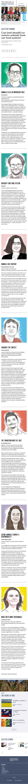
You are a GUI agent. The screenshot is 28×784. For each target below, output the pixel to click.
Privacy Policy (9, 780)
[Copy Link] (11, 51)
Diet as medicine (18, 720)
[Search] (26, 3)
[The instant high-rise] (21, 744)
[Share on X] (5, 51)
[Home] (14, 759)
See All (14, 729)
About (3, 767)
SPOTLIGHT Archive (5, 771)
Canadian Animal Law (11, 270)
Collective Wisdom (8, 29)
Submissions (4, 772)
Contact (3, 769)
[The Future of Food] (14, 685)
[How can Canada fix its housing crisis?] (4, 744)
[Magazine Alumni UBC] (7, 3)
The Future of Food (8, 695)
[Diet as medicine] (6, 723)
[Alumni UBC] (21, 4)
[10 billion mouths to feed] (6, 703)
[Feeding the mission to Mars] (6, 713)
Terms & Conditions (18, 780)
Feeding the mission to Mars (20, 711)
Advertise (3, 768)
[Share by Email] (14, 51)
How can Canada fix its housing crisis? (11, 744)
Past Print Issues (5, 770)
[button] (26, 5)
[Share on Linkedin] (7, 51)
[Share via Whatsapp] (9, 51)
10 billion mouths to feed (19, 701)
